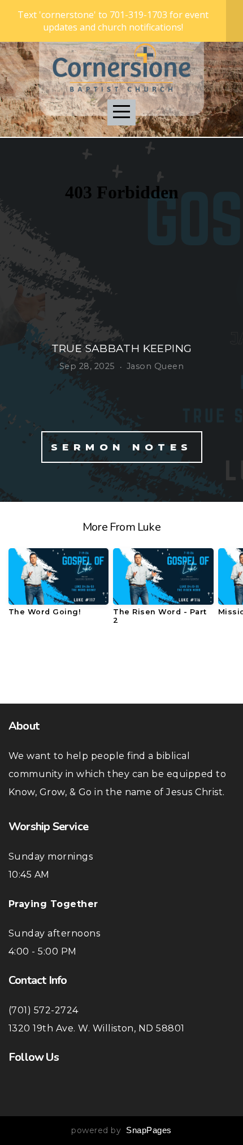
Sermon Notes (122, 447)
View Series (121, 665)
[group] (58, 586)
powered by (121, 1130)
